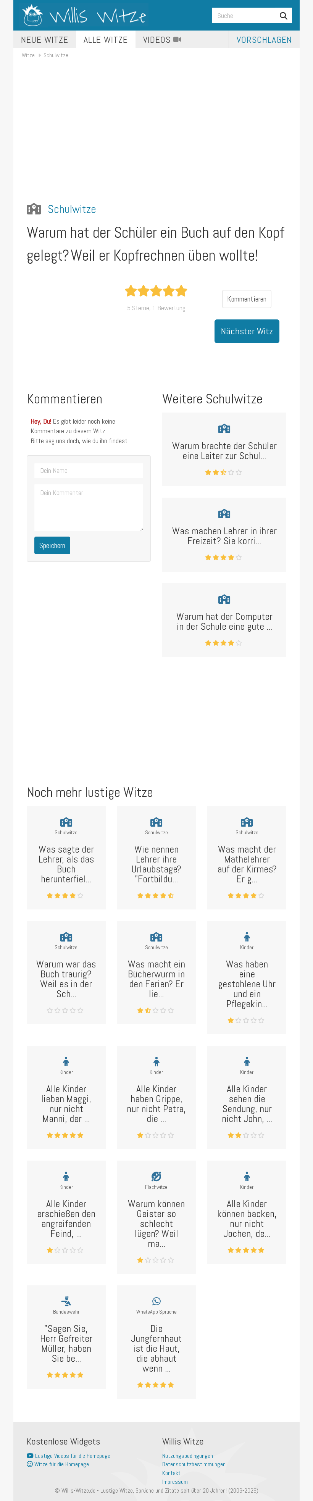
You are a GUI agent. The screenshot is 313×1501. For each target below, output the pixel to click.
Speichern (52, 545)
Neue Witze (44, 39)
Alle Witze (106, 39)
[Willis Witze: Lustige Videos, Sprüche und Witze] (83, 15)
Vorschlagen (264, 39)
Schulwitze (56, 55)
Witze (28, 55)
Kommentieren (246, 299)
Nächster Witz (247, 331)
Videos (158, 39)
